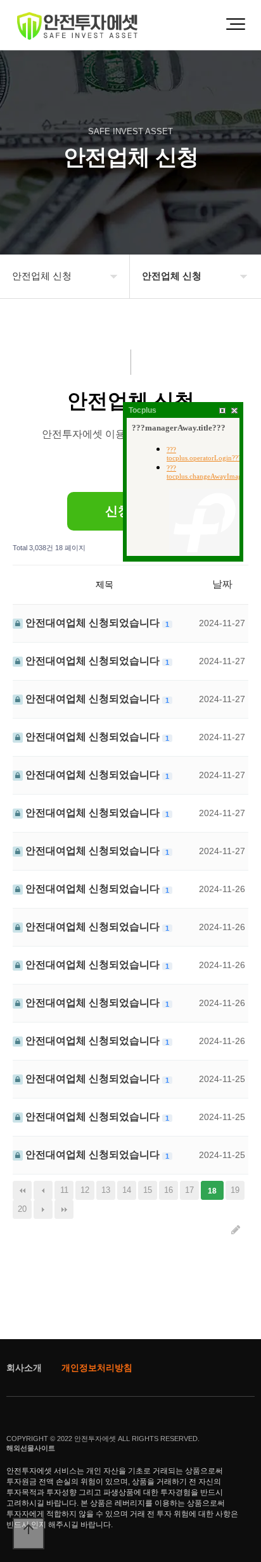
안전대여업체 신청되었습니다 (92, 622)
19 (235, 1190)
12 (84, 1190)
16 (168, 1190)
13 (105, 1190)
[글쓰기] (235, 1230)
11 (64, 1190)
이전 (43, 1190)
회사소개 (24, 1368)
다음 (43, 1209)
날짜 (222, 584)
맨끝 (63, 1209)
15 (147, 1190)
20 (22, 1209)
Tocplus (142, 410)
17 (189, 1190)
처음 (22, 1190)
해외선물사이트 (30, 1448)
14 (126, 1190)
